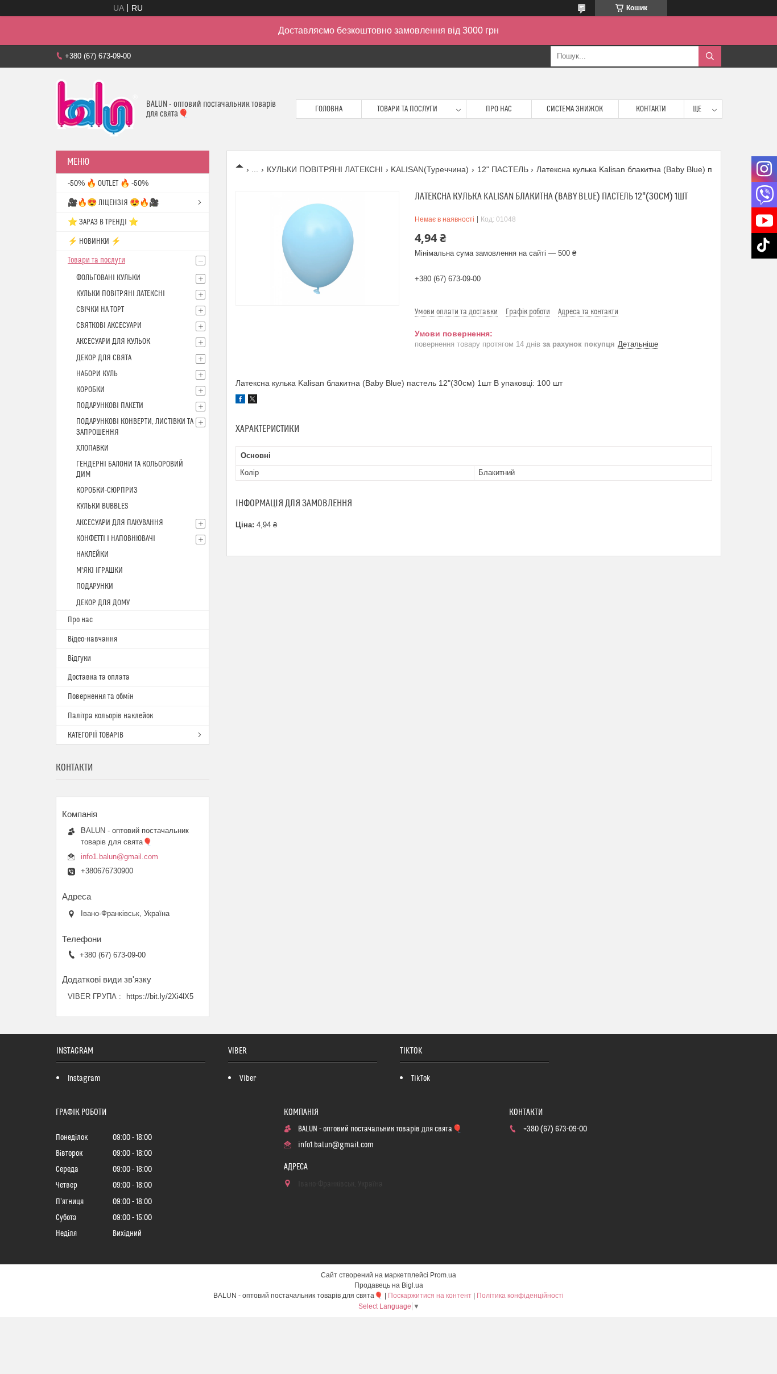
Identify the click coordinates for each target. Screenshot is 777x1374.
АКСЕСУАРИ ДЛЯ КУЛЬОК (113, 341)
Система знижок (575, 109)
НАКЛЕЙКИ (92, 554)
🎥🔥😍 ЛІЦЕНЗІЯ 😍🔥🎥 (113, 202)
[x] (252, 400)
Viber (247, 1078)
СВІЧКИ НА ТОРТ (100, 309)
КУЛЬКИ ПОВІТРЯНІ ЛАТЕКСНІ (325, 169)
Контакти (651, 109)
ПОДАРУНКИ (94, 586)
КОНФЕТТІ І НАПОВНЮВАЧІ (115, 538)
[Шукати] (710, 56)
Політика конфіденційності (520, 1296)
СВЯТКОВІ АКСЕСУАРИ (109, 325)
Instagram (84, 1078)
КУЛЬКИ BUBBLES (102, 506)
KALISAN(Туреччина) (430, 169)
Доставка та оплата (99, 677)
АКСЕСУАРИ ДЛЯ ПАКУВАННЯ (119, 522)
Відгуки (79, 658)
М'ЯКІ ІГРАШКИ (99, 570)
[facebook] (240, 400)
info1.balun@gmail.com (119, 856)
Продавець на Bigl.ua (388, 1285)
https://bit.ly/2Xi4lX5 (159, 996)
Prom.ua (443, 1275)
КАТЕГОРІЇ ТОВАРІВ (95, 735)
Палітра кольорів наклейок (110, 716)
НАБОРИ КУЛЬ (97, 373)
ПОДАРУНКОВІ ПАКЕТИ (109, 405)
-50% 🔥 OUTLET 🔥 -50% (108, 183)
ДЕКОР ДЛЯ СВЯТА (103, 358)
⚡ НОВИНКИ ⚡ (94, 241)
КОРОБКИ (90, 389)
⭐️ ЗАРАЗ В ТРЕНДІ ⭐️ (103, 222)
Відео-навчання (92, 639)
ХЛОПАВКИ (92, 448)
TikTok (421, 1078)
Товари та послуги (407, 109)
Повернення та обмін (101, 696)
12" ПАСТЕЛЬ (502, 169)
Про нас (499, 109)
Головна (328, 109)
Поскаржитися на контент (430, 1296)
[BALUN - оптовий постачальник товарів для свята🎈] (97, 109)
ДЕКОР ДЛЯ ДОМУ (103, 602)
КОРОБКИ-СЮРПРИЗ (107, 490)
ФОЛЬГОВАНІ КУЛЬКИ (108, 277)
